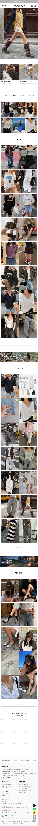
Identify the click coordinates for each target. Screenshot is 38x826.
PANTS (14, 96)
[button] (14, 56)
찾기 (6, 6)
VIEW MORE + (19, 343)
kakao (15, 816)
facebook (9, 816)
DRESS (22, 96)
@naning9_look (19, 715)
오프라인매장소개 (25, 760)
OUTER (31, 96)
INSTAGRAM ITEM (12, 816)
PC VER (34, 760)
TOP (5, 96)
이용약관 (16, 760)
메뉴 (3, 5)
